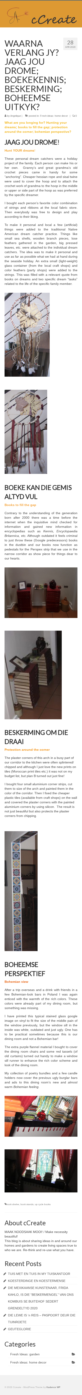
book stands (26, 1204)
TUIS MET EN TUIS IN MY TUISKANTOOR (39, 1274)
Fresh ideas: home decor (54, 115)
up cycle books (43, 1204)
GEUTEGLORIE (19, 1329)
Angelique (15, 115)
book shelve (12, 1204)
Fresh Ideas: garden (25, 1354)
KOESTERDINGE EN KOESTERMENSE (36, 1281)
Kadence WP (53, 1387)
